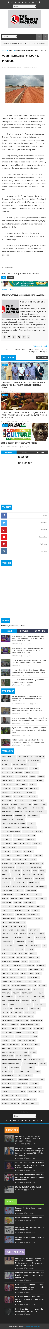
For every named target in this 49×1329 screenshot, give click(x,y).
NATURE (15, 973)
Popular (24, 631)
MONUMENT (29, 965)
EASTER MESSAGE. (9, 847)
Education (28, 851)
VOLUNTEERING (7, 1095)
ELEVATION (6, 859)
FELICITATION (38, 875)
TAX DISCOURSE (28, 1068)
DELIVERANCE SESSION (10, 828)
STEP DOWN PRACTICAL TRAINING (14, 1052)
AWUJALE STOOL (8, 780)
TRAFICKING (6, 1087)
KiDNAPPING (40, 938)
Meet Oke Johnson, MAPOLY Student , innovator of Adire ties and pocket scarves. (29, 1299)
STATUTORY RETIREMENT (24, 1048)
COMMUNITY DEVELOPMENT (12, 812)
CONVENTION (20, 816)
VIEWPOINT (32, 1091)
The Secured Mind (26, 1080)
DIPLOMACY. (6, 835)
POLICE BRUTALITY (37, 997)
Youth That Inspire (29, 1103)
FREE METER (39, 879)
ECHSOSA (22, 847)
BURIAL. (33, 784)
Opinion (32, 985)
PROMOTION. (34, 1009)
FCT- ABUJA (16, 875)
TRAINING (17, 1087)
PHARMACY (39, 993)
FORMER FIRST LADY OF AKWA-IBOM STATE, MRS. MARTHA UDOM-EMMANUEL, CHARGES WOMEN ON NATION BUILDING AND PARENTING (24, 415)
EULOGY (5, 871)
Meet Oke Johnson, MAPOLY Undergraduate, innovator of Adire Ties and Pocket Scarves (29, 1287)
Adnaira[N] (42, 282)
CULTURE (20, 820)
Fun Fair (5, 883)
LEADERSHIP (19, 942)
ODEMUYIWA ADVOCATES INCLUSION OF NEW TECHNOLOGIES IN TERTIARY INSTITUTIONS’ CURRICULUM (27, 698)
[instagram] (36, 2)
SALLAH (14, 1028)
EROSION (20, 867)
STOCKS (33, 1052)
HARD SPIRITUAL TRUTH (28, 898)
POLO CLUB (14, 1005)
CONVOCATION (33, 816)
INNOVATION (20, 914)
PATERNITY (6, 993)
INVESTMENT (6, 934)
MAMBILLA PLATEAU (9, 954)
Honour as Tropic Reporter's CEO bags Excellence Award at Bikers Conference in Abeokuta (29, 1275)
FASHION (5, 875)
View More (43, 357)
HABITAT (5, 898)
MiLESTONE (34, 961)
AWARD (32, 776)
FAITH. (42, 871)
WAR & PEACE (21, 1095)
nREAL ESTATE (33, 977)
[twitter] (12, 2)
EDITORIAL (6, 851)
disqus (24, 452)
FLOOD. (19, 879)
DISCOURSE (30, 839)
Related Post (8, 357)
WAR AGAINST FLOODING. (11, 1099)
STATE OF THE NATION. (26, 1040)
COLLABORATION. (8, 808)
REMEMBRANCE (36, 1021)
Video (22, 1091)
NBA (31, 973)
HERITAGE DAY (29, 902)
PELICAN (16, 993)
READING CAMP (16, 1013)
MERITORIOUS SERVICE (10, 961)
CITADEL (5, 804)
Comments (40, 631)
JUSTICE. (30, 938)
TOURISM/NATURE (8, 1083)
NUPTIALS (5, 985)
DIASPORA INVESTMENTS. (32, 832)
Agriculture (7, 769)
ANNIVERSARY (17, 773)
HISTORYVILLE (7, 906)
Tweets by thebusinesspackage (13, 625)
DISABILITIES (19, 835)
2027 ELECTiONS (8, 757)
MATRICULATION (8, 958)
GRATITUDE (37, 895)
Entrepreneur (8, 867)
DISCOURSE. (6, 843)
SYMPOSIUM (14, 1068)
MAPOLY (33, 954)
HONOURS (6, 910)
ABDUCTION (39, 757)
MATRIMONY (21, 958)
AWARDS (41, 776)
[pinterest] (19, 2)
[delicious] (40, 2)
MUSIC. (12, 969)
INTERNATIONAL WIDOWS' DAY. (13, 922)
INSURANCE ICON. (25, 918)
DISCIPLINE (31, 835)
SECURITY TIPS (7, 1036)
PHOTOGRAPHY (22, 997)
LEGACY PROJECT (8, 946)
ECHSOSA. (32, 847)
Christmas (19, 800)
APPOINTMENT (7, 776)
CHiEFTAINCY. (32, 796)
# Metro (10, 277)
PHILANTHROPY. (8, 997)
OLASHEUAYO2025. (19, 985)
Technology (7, 1072)
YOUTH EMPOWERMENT (10, 1103)
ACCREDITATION (34, 761)
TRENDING (27, 1087)
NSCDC (4, 981)
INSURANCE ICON (8, 918)
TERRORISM (19, 1072)
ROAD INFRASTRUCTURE (30, 1024)
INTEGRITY (38, 918)
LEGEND (20, 946)
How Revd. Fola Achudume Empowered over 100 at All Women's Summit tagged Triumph (29, 1177)
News (38, 973)
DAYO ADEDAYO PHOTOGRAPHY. (13, 824)
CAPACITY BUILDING (20, 788)
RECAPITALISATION (9, 1017)
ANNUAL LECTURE (31, 773)
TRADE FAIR (22, 1083)
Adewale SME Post (20, 765)
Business (6, 788)
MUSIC (4, 969)
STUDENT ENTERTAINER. (11, 1064)
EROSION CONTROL (34, 867)
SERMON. (5, 1040)
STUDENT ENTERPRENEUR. (33, 1060)
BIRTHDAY (39, 780)
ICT (28, 910)
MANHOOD (23, 954)
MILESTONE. (18, 965)
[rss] (29, 2)
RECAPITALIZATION (26, 1017)
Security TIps (31, 1032)
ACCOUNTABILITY (19, 761)
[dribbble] (26, 2)
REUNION (14, 1024)
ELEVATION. (17, 859)
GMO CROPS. (41, 887)
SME (13, 1040)
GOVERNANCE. (7, 895)
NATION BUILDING (35, 969)
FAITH (35, 871)
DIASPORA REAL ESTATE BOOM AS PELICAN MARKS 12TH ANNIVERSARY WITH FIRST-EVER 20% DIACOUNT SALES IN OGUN (28, 650)
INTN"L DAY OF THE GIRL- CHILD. (14, 930)
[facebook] (8, 2)
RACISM (5, 1013)
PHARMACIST (27, 993)
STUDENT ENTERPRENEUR (11, 1060)
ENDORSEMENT (30, 859)
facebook (40, 452)
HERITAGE (17, 902)
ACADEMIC (6, 761)
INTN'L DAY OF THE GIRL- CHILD (13, 926)
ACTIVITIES (6, 765)
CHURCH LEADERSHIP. (35, 800)
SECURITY (19, 1032)
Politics (25, 1001)
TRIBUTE (37, 1087)
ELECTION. (38, 855)
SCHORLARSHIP (25, 1028)
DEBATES (31, 824)
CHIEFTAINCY (19, 796)
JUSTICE (41, 934)
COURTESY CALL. (8, 820)
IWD (15, 934)
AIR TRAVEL (34, 769)
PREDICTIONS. (27, 1005)
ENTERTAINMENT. (36, 863)
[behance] (33, 2)
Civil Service (25, 804)
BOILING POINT (7, 784)
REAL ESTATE (29, 1013)
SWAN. (4, 1068)
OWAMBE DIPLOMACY (22, 989)
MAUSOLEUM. (33, 958)
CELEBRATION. (30, 792)
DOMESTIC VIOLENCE (22, 843)
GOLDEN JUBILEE (8, 891)
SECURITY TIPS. (22, 1036)
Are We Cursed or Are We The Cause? (28, 1218)
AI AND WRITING (21, 769)
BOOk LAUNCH (21, 784)
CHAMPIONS (6, 796)
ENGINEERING (7, 863)
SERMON (34, 1036)
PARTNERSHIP (38, 989)
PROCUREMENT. (21, 1009)
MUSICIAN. (22, 969)
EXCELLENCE (15, 871)
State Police (7, 1048)
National (5, 973)
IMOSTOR (35, 910)
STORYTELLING (7, 1056)
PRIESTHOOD (40, 1005)
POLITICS (35, 1001)
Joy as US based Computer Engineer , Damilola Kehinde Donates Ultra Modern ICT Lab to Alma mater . (29, 730)
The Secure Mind (33, 1072)
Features (26, 875)
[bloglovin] (22, 2)
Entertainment (21, 863)
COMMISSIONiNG (37, 808)
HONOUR (40, 906)
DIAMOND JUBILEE (29, 828)
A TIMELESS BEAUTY (25, 757)
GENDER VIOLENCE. (19, 883)
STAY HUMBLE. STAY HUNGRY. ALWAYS (28, 1187)
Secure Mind (7, 1032)
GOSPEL (20, 891)
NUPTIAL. (37, 981)
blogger (8, 452)
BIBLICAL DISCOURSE (25, 780)
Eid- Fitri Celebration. (11, 855)
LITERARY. (29, 950)
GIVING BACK (34, 883)
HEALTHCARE (6, 902)
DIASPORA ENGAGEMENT (11, 832)
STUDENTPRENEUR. (30, 1064)
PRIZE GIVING (7, 1009)
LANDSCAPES (7, 942)
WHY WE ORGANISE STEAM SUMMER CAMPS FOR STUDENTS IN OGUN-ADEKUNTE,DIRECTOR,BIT (29, 1165)
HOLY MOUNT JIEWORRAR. (24, 906)
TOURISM (40, 1080)
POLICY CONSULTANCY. (10, 1001)
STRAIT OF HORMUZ (23, 1056)
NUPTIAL (28, 981)
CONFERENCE (7, 816)
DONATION (36, 843)
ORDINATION (6, 989)
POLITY (4, 1005)
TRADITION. (34, 1083)
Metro (11, 50)
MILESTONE (6, 965)
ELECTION (27, 855)
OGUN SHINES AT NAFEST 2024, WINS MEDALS (19, 443)
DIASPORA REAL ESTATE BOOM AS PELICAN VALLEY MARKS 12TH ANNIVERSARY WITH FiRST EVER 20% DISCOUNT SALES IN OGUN (29, 638)
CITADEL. (14, 804)
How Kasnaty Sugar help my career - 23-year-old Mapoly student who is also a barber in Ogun (29, 1138)
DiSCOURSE (18, 839)
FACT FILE (26, 871)
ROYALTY (5, 1028)
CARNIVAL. (34, 788)
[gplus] (15, 2)
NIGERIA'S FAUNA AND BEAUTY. (13, 977)
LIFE (44, 946)
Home (4, 50)
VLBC (41, 1091)
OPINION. (42, 985)
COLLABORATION (40, 804)
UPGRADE (14, 1091)
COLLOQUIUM (23, 808)
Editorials (17, 851)
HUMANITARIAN (18, 910)
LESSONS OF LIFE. (33, 946)
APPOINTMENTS (21, 776)
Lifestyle (19, 950)
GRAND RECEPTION (23, 895)
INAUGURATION (7, 914)
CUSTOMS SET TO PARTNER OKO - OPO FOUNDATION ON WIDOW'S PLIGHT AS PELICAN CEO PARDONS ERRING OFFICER (23, 385)
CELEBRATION (17, 792)
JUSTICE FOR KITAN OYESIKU (13, 938)
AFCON (33, 765)
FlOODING (28, 879)
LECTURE (30, 942)
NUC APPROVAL (16, 981)
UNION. (5, 1091)
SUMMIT (43, 1064)
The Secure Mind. (9, 1080)
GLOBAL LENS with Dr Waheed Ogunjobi (17, 887)
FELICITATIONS (7, 879)
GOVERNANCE (31, 891)
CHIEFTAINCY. (7, 800)
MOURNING (41, 965)
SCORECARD (38, 1028)
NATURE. (24, 973)
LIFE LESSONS (7, 950)
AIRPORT (5, 773)
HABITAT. (14, 898)
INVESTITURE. (34, 930)
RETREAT (5, 1024)
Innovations (33, 914)
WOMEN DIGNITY (30, 1099)
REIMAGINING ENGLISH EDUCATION (15, 1021)
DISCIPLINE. (6, 839)
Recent (8, 631)
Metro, (36, 67)
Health (43, 898)
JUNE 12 (23, 934)
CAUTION (5, 792)
